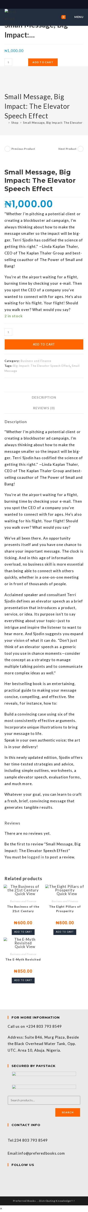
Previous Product (23, 148)
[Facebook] (9, 1173)
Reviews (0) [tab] (44, 408)
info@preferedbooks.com (41, 1153)
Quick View (24, 893)
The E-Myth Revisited (23, 959)
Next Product (67, 148)
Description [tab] (44, 397)
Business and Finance (36, 361)
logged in (35, 857)
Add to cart (42, 62)
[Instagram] (9, 1180)
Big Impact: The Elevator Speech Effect (41, 365)
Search (68, 1112)
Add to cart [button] (23, 931)
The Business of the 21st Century (23, 909)
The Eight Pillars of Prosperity (65, 909)
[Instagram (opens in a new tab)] (46, 4)
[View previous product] (7, 149)
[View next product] (81, 149)
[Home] (5, 122)
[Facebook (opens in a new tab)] (42, 4)
